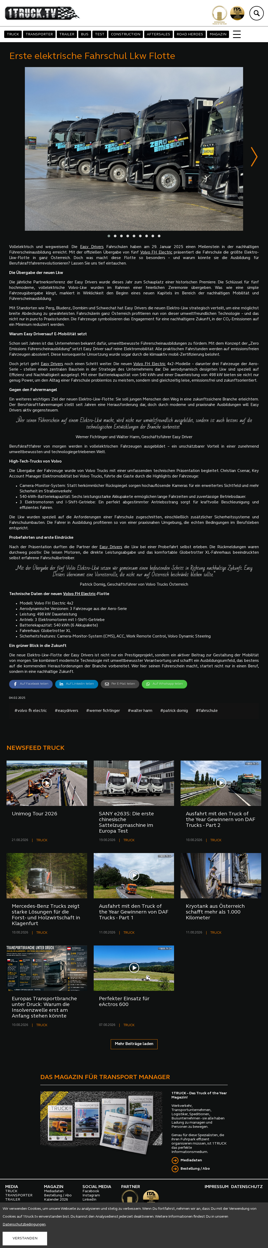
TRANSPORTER (39, 34)
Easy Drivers (92, 247)
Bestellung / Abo (195, 1169)
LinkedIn (89, 1200)
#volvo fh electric (30, 711)
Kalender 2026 (56, 1200)
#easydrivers (66, 711)
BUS (84, 34)
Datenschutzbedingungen (24, 1225)
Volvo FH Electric (156, 253)
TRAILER (66, 34)
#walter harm (140, 711)
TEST (99, 34)
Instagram (91, 1195)
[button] (109, 236)
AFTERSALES (158, 34)
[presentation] (254, 157)
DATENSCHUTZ (247, 1187)
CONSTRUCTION (125, 34)
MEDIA (11, 1187)
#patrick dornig (174, 711)
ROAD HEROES (190, 34)
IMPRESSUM (216, 1187)
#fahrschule (207, 711)
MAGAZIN (218, 34)
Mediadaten (191, 1160)
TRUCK (13, 34)
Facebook (90, 1191)
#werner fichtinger (103, 711)
